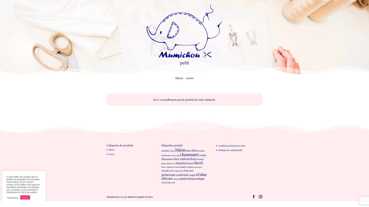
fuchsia (200, 159)
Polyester (189, 170)
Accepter (25, 197)
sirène (176, 179)
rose (185, 174)
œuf (173, 182)
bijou (180, 150)
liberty (163, 167)
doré (176, 159)
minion (190, 167)
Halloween (171, 163)
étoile (168, 182)
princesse (168, 174)
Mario (177, 167)
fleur (193, 159)
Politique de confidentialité (230, 150)
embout (185, 159)
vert (163, 182)
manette (170, 167)
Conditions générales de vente (231, 145)
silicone (167, 178)
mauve (183, 166)
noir (171, 170)
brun (174, 155)
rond (179, 175)
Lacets (190, 78)
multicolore (198, 167)
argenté (165, 150)
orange (176, 170)
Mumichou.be (113, 196)
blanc (188, 150)
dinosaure (167, 159)
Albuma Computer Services (140, 196)
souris (183, 178)
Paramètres (12, 197)
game (163, 163)
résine (201, 174)
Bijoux (179, 78)
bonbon (201, 151)
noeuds (165, 170)
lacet (198, 162)
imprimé (181, 163)
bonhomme (166, 155)
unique (200, 178)
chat (177, 155)
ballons (172, 151)
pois (181, 171)
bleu (194, 150)
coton (202, 155)
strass (191, 178)
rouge (192, 175)
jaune (191, 163)
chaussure (189, 154)
